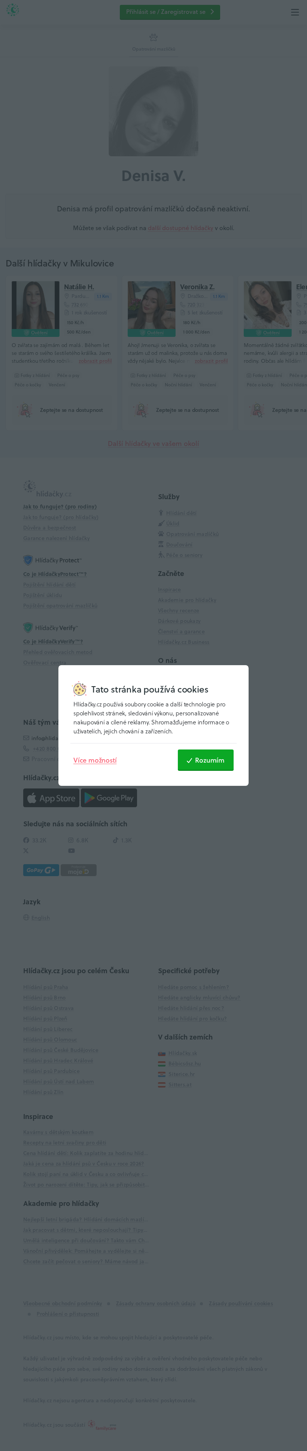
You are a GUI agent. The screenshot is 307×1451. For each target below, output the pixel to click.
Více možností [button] (94, 760)
